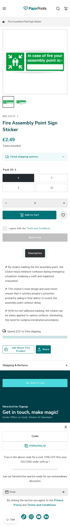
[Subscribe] (63, 492)
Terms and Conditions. (39, 228)
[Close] (66, 427)
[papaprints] (35, 8)
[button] (65, 8)
